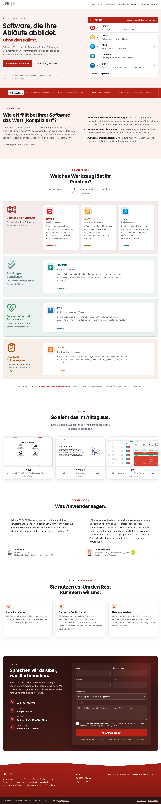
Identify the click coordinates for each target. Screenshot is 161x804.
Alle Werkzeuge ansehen (101, 74)
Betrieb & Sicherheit (128, 4)
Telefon (116, 680)
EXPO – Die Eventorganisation (53, 386)
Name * (79, 668)
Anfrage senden (113, 732)
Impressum (141, 801)
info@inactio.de (24, 711)
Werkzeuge (97, 4)
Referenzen (111, 4)
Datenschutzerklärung (99, 723)
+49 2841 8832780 (26, 703)
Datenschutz (153, 801)
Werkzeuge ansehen (16, 63)
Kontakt (155, 774)
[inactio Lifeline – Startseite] (9, 4)
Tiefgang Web (63, 801)
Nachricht (83, 703)
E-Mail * (79, 680)
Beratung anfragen (149, 4)
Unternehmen (118, 668)
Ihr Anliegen (80, 691)
